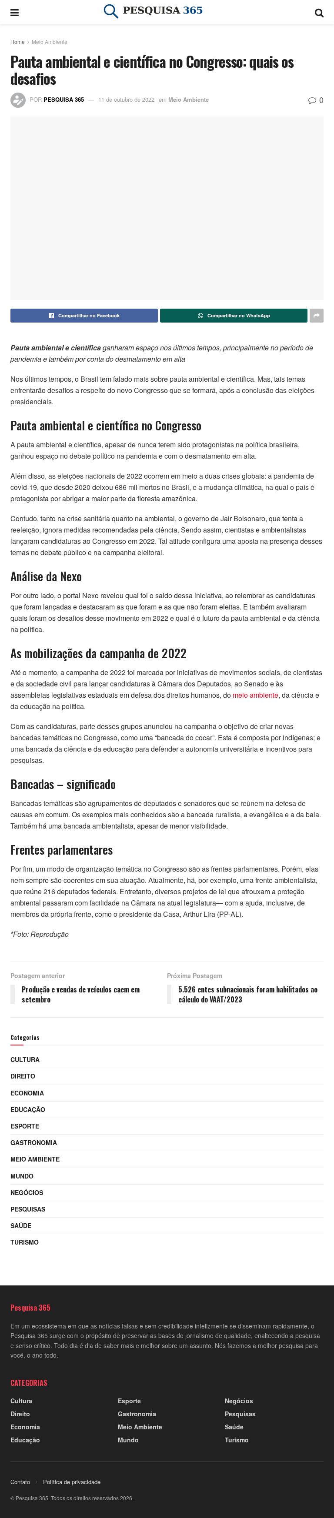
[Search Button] (319, 12)
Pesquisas (27, 1209)
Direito (22, 1076)
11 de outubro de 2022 (126, 99)
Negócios (26, 1192)
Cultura (25, 1059)
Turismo (24, 1242)
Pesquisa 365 (63, 99)
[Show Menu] (14, 12)
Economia (27, 1093)
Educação (27, 1109)
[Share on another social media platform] (317, 316)
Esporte (24, 1126)
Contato (20, 1482)
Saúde (20, 1225)
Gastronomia (33, 1142)
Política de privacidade (71, 1482)
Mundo (21, 1176)
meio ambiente (255, 695)
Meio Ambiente (49, 41)
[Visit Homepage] (166, 12)
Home (17, 41)
